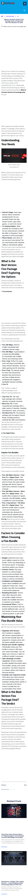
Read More (4, 846)
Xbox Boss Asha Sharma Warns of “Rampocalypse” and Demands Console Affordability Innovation (12, 836)
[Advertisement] (14, 56)
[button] (10, 789)
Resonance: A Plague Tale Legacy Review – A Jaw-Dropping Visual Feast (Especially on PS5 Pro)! (12, 883)
